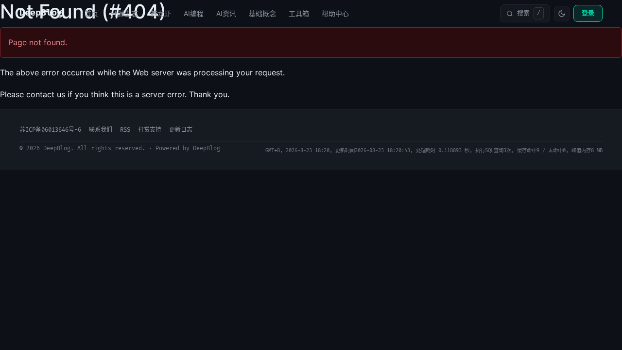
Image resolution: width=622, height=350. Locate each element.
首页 (91, 13)
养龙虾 (161, 13)
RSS (125, 130)
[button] (525, 13)
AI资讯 (226, 13)
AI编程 (194, 13)
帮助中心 (335, 13)
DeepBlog (40, 12)
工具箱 (299, 13)
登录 (588, 13)
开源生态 (124, 13)
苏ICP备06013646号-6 (50, 130)
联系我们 (100, 130)
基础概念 (262, 13)
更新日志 (180, 130)
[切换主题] (562, 13)
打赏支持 (149, 130)
